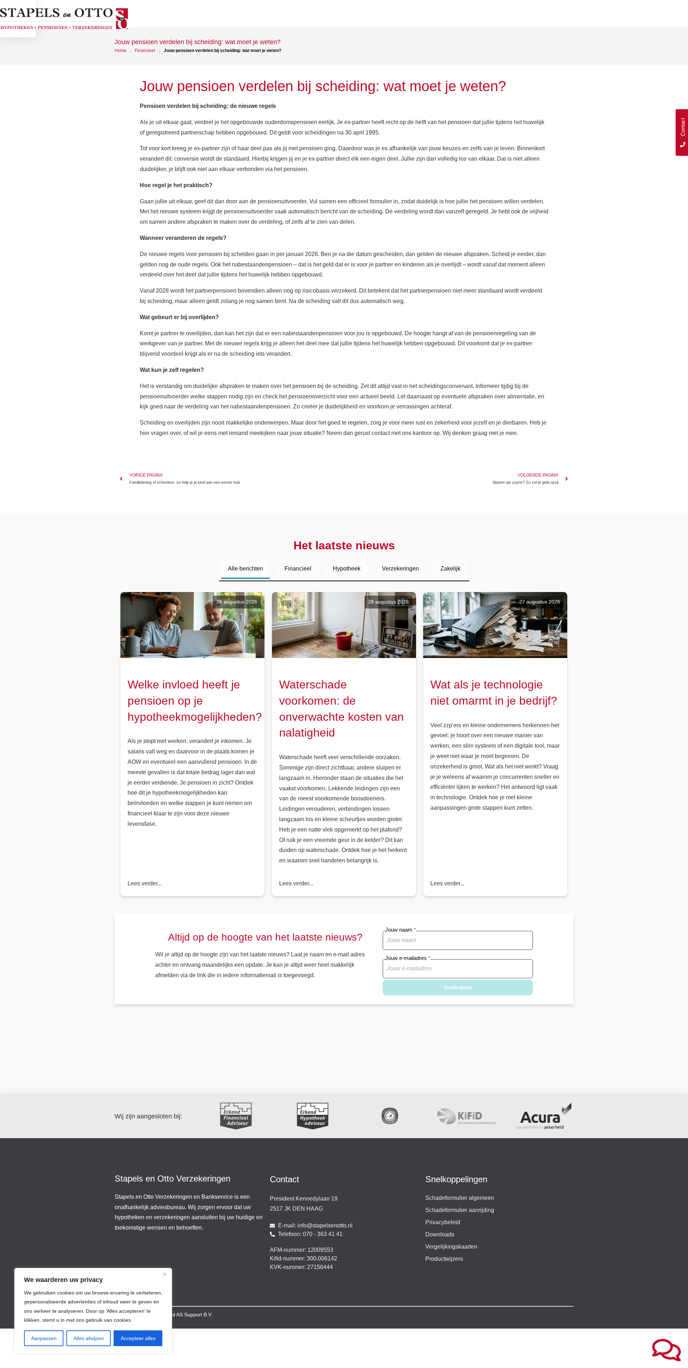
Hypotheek (346, 568)
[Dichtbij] (164, 1274)
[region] (93, 1311)
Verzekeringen (400, 568)
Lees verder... (145, 883)
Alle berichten (245, 568)
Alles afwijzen (88, 1338)
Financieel (298, 568)
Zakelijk (450, 568)
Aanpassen (44, 1338)
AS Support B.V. (194, 1314)
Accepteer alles (138, 1338)
